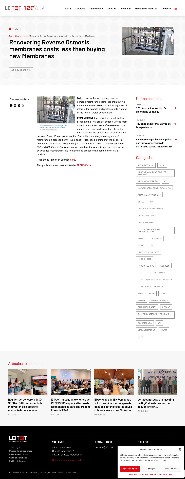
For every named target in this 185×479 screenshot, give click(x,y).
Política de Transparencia (20, 451)
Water (164, 330)
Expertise (157, 238)
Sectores (111, 8)
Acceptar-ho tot (130, 469)
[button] (180, 449)
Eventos (142, 238)
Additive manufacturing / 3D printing (152, 173)
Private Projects (159, 300)
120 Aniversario (146, 165)
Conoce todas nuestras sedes (67, 460)
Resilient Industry (147, 307)
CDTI (152, 202)
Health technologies (148, 252)
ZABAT (141, 337)
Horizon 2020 (144, 259)
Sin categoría (145, 323)
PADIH (140, 293)
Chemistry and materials (150, 209)
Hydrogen (165, 266)
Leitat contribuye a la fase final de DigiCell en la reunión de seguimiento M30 (156, 403)
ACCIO (162, 165)
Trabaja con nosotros (146, 8)
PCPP (162, 293)
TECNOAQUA (84, 165)
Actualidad (125, 8)
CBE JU (141, 202)
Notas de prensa (157, 273)
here (72, 159)
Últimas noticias (146, 330)
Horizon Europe (146, 266)
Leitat (68, 8)
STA (159, 323)
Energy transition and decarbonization (149, 230)
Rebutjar (151, 469)
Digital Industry (146, 222)
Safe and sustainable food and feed (153, 315)
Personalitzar (171, 469)
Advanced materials (148, 181)
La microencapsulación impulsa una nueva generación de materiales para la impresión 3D (154, 143)
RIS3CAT (166, 307)
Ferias (141, 245)
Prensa (141, 300)
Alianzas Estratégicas (149, 195)
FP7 (151, 245)
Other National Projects (150, 286)
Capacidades (96, 8)
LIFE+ (140, 273)
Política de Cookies (136, 474)
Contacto (166, 8)
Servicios (80, 8)
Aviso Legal (167, 474)
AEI (165, 181)
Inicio (11, 36)
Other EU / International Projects (155, 280)
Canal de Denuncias (18, 458)
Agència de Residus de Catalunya (154, 188)
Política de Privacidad (153, 474)
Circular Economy (22, 36)
